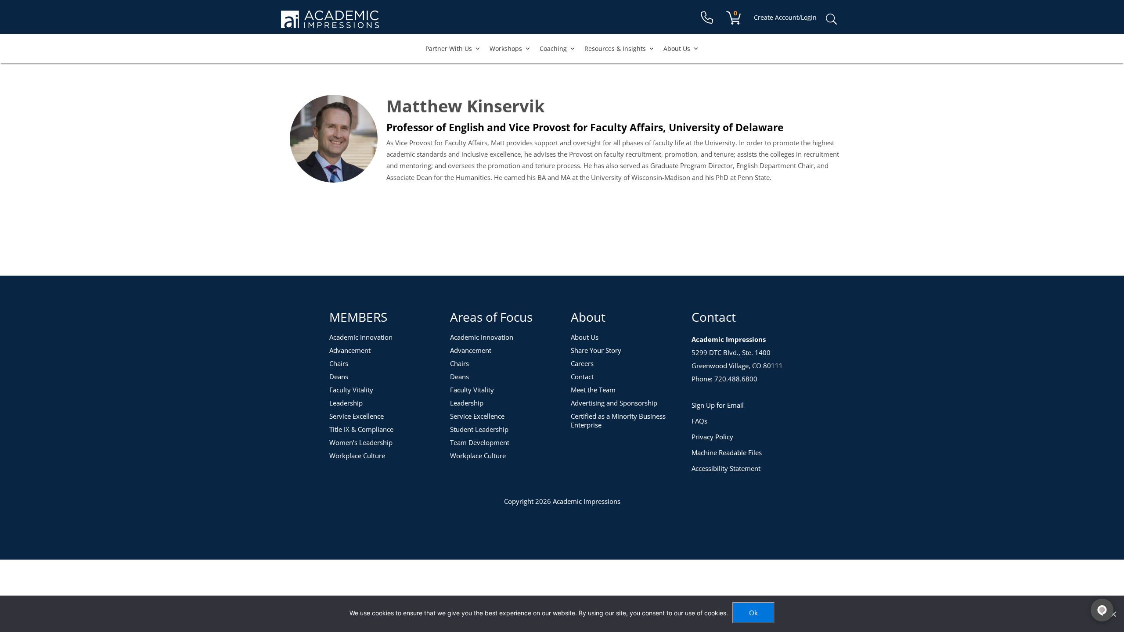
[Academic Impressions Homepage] (330, 23)
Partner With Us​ (448, 48)
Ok (753, 612)
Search (831, 19)
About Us (676, 48)
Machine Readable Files (727, 452)
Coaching (553, 48)
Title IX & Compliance (361, 429)
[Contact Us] (707, 17)
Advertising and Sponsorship (614, 403)
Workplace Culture (357, 455)
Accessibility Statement (726, 468)
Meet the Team (593, 389)
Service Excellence (356, 416)
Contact (582, 376)
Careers (582, 363)
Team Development (479, 442)
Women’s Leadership (361, 442)
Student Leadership (479, 429)
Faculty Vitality (351, 389)
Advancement (350, 350)
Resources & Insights (615, 48)
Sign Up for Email (718, 405)
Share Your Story (596, 350)
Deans (338, 376)
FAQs (699, 421)
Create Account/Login (785, 17)
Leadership (346, 403)
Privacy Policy (712, 436)
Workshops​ (506, 48)
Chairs (338, 363)
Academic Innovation (361, 337)
